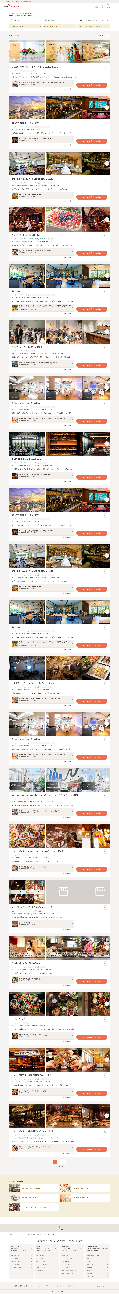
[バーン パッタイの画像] (59, 1004)
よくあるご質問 (101, 1286)
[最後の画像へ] (106, 51)
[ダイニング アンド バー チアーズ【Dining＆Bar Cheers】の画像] (59, 51)
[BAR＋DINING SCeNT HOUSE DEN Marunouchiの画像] (59, 163)
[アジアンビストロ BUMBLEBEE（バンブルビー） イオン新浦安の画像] (59, 836)
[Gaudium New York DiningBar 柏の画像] (59, 948)
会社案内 (16, 1286)
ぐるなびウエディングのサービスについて (84, 1286)
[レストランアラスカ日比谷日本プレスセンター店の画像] (59, 892)
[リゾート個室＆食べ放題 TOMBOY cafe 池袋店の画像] (59, 1060)
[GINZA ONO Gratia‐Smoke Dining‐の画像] (59, 444)
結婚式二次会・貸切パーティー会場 (41, 1234)
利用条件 (28, 1286)
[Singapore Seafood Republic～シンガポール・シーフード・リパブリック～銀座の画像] (59, 780)
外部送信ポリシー (49, 1286)
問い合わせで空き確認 (93, 1037)
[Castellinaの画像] (59, 276)
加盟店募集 (70, 1286)
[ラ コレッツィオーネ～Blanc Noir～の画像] (59, 388)
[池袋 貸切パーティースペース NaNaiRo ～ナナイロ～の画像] (59, 668)
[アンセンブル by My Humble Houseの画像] (59, 219)
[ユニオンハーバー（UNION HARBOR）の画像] (59, 332)
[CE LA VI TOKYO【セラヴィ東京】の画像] (59, 107)
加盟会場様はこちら (61, 1286)
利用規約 (22, 1286)
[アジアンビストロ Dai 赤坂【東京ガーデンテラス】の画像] (59, 1116)
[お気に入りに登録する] (105, 67)
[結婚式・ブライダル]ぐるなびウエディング (19, 1234)
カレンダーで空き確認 (93, 85)
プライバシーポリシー (37, 1286)
